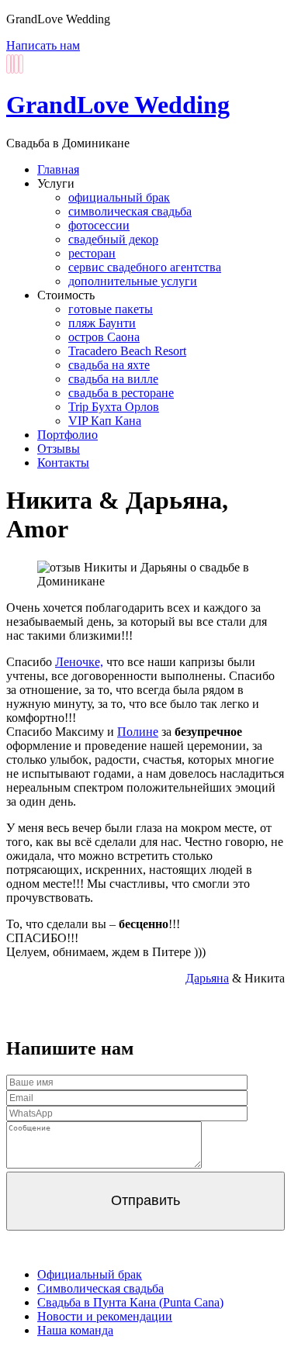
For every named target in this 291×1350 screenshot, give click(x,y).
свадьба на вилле (113, 378)
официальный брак (119, 197)
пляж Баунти (102, 323)
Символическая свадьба (100, 1288)
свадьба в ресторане (121, 392)
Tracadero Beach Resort (127, 350)
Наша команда (75, 1330)
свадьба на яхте (109, 364)
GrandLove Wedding (118, 105)
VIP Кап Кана (104, 420)
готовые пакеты (110, 309)
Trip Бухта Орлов (113, 406)
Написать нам (43, 45)
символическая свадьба (130, 211)
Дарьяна (207, 978)
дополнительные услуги (132, 281)
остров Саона (104, 337)
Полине (137, 731)
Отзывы (58, 448)
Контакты (63, 462)
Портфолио (67, 434)
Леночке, (79, 661)
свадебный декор (113, 239)
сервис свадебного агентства (144, 267)
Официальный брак (89, 1274)
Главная (58, 169)
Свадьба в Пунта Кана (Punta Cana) (130, 1302)
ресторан (92, 253)
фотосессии (99, 225)
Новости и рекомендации (104, 1316)
